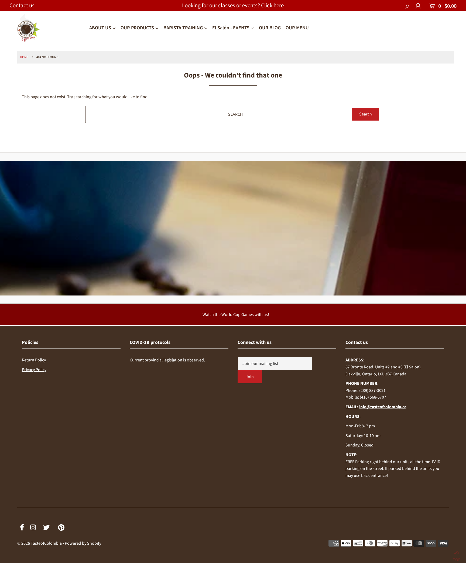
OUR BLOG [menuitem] (270, 27)
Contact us (22, 5)
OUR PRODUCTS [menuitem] (137, 27)
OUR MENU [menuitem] (297, 27)
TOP (457, 557)
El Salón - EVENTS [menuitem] (230, 27)
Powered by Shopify (83, 543)
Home (24, 57)
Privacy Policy (34, 370)
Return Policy (34, 360)
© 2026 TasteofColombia (39, 543)
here (278, 5)
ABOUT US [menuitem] (100, 27)
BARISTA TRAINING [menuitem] (183, 27)
